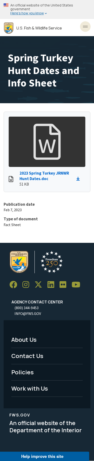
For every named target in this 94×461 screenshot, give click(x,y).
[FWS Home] (8, 28)
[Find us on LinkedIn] (52, 284)
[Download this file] (79, 179)
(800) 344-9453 (26, 307)
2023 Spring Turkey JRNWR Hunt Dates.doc (44, 176)
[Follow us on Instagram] (27, 284)
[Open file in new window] (11, 179)
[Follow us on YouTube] (78, 284)
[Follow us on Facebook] (14, 284)
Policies (22, 372)
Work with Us (29, 388)
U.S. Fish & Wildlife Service (39, 28)
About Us (24, 339)
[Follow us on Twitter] (40, 284)
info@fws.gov (27, 313)
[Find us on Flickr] (65, 284)
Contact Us (27, 356)
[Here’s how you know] (47, 9)
